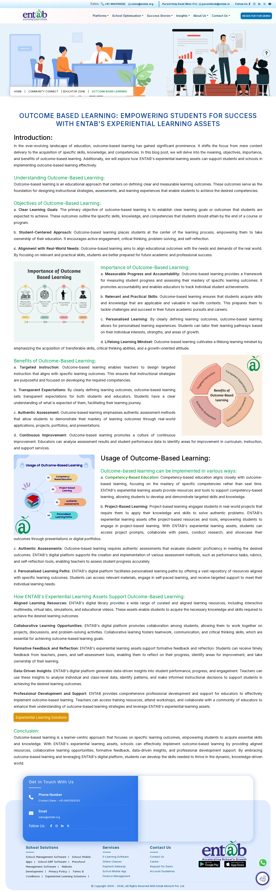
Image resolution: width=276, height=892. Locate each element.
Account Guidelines (162, 871)
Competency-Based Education (131, 477)
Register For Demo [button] (256, 15)
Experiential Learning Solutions (41, 717)
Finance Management (116, 876)
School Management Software (46, 857)
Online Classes (112, 861)
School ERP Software (52, 862)
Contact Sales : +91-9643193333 (59, 800)
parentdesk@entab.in (215, 3)
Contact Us (220, 15)
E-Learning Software (116, 856)
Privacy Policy (58, 871)
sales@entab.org (142, 3)
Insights (182, 15)
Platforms (99, 15)
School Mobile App (114, 871)
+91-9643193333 (115, 3)
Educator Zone (74, 91)
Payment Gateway (114, 866)
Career (154, 861)
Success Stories (159, 15)
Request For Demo (161, 866)
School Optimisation (126, 15)
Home (18, 91)
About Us (199, 15)
